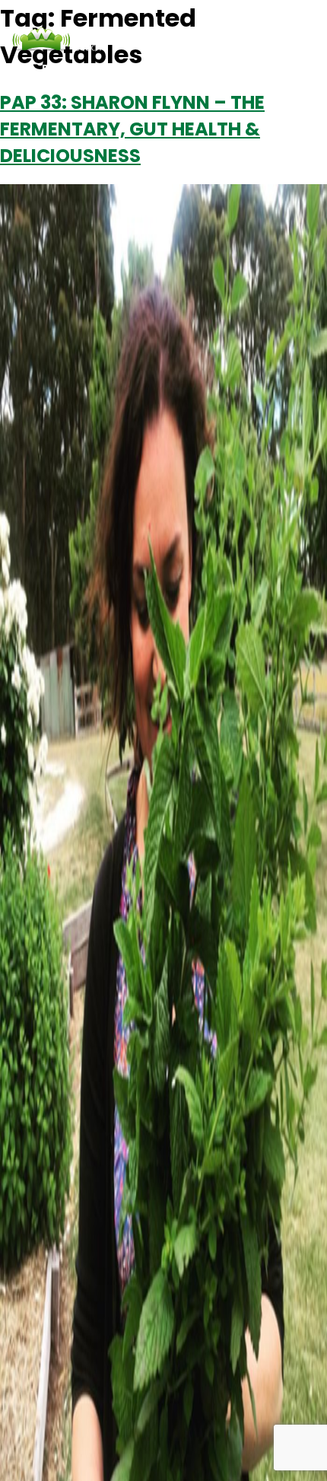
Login (200, 68)
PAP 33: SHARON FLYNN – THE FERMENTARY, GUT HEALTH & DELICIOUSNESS (132, 129)
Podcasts (70, 68)
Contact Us (141, 68)
